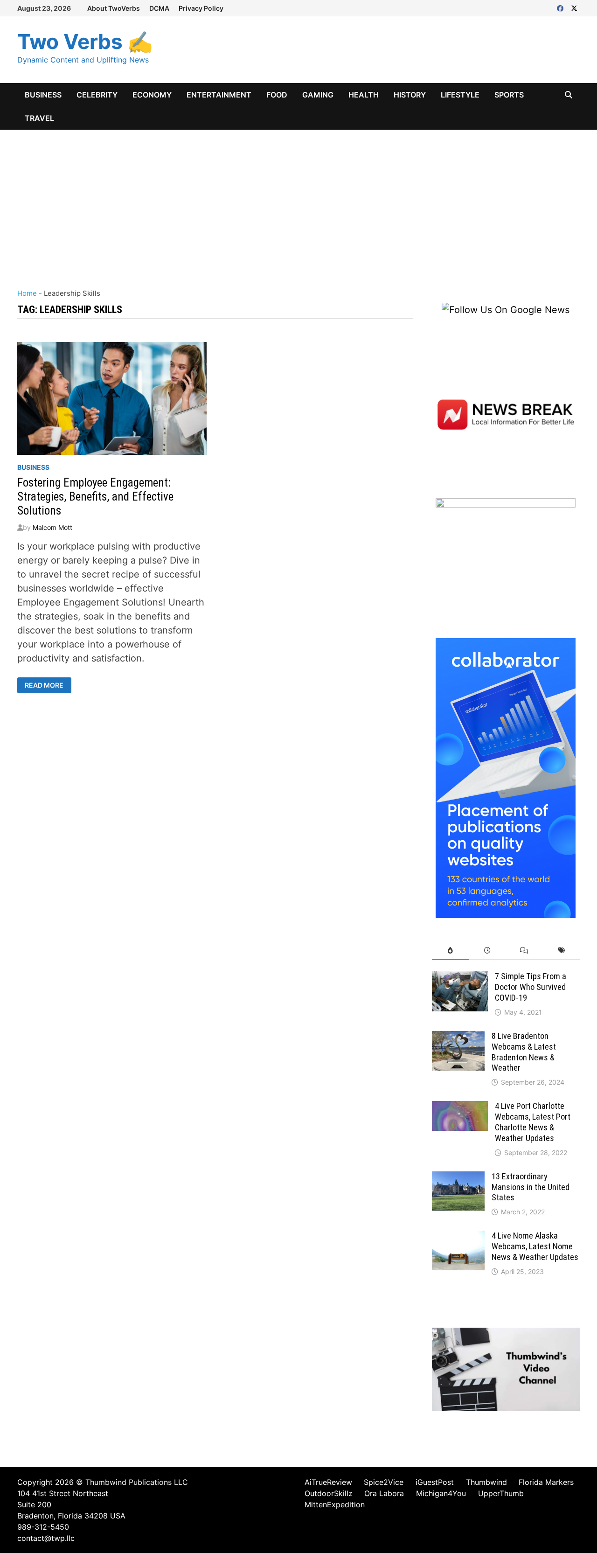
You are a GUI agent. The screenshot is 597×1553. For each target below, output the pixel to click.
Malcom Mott (52, 527)
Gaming (317, 94)
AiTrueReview (328, 1482)
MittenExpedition (335, 1504)
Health (363, 94)
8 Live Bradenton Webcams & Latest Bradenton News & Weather (524, 1052)
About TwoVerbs (113, 8)
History (410, 94)
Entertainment (219, 94)
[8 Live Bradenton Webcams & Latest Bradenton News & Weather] (458, 1038)
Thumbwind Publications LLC (136, 1482)
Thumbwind (486, 1482)
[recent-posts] (487, 950)
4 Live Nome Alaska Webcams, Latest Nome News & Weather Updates (535, 1246)
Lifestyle (460, 94)
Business (43, 94)
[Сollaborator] (506, 777)
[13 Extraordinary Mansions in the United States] (458, 1178)
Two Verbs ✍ (85, 41)
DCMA (159, 8)
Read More (47, 685)
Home (27, 293)
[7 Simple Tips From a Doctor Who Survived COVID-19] (460, 978)
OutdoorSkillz (329, 1493)
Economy (152, 94)
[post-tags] (561, 950)
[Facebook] (562, 7)
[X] (574, 7)
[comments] (524, 950)
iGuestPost (435, 1482)
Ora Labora (384, 1493)
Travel (39, 118)
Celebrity (97, 94)
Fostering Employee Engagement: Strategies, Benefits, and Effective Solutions (95, 496)
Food (276, 94)
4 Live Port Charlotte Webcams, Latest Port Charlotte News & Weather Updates (532, 1122)
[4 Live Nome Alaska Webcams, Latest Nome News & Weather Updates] (458, 1237)
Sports (509, 94)
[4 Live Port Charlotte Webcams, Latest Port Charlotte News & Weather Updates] (460, 1108)
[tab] (450, 950)
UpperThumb (501, 1493)
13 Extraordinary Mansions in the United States (530, 1187)
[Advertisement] (298, 199)
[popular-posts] (450, 950)
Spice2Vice (383, 1482)
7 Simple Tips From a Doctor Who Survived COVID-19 (530, 987)
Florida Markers (546, 1482)
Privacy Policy (201, 8)
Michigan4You (441, 1493)
